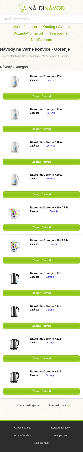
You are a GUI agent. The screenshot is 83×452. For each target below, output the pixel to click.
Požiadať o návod (28, 33)
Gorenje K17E (45, 273)
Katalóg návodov (56, 27)
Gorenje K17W (46, 76)
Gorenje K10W (46, 141)
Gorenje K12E (45, 338)
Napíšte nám (41, 40)
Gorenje (51, 80)
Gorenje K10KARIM (49, 207)
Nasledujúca (57, 405)
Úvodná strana (25, 27)
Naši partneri (58, 33)
